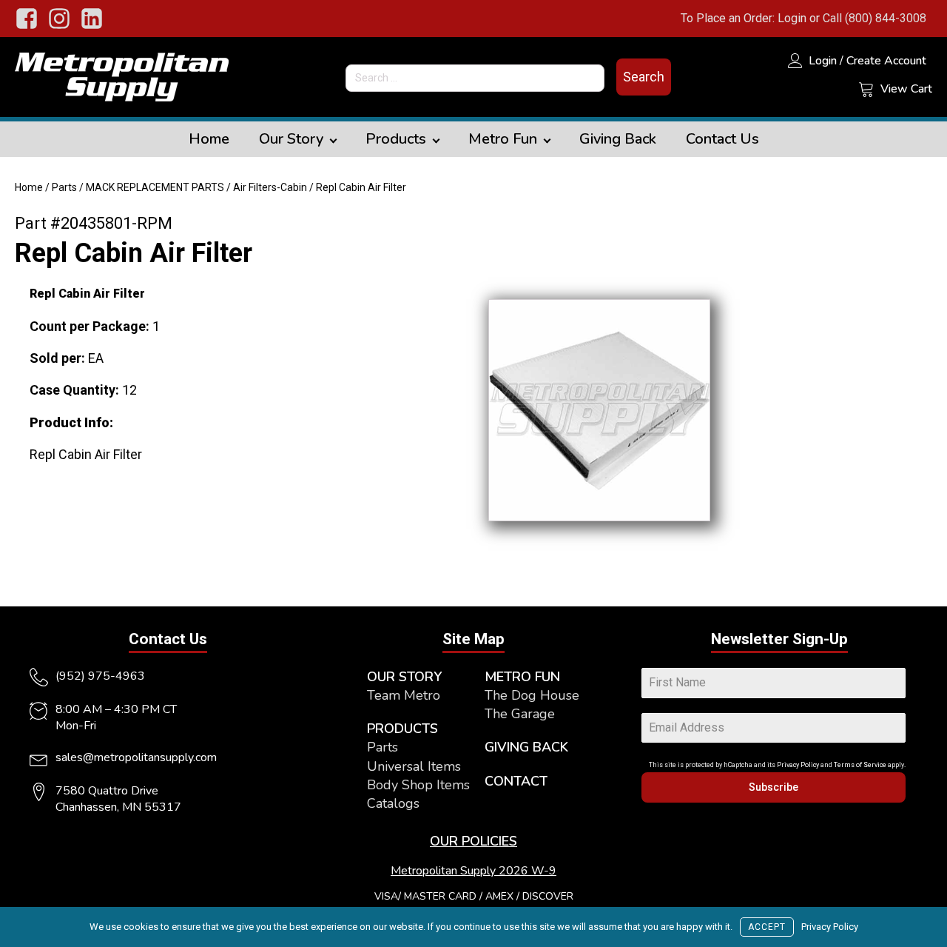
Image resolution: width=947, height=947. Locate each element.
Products (395, 139)
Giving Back (617, 139)
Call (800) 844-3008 (874, 18)
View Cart (906, 89)
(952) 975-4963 (100, 676)
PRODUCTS (402, 728)
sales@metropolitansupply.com (136, 757)
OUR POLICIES (473, 841)
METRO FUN (522, 677)
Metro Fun (502, 139)
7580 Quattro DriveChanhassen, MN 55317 (118, 799)
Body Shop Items (418, 785)
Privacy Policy (798, 765)
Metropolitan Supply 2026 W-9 (473, 871)
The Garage (520, 714)
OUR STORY (404, 677)
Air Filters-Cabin (270, 187)
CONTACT (516, 781)
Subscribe (773, 787)
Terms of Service (860, 765)
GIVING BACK (526, 747)
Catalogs (393, 803)
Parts (64, 187)
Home (209, 139)
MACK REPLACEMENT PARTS (155, 187)
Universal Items (414, 766)
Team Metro (403, 695)
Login (792, 18)
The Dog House (532, 695)
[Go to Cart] (866, 91)
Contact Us (722, 139)
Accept (767, 927)
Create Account (886, 61)
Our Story (291, 139)
